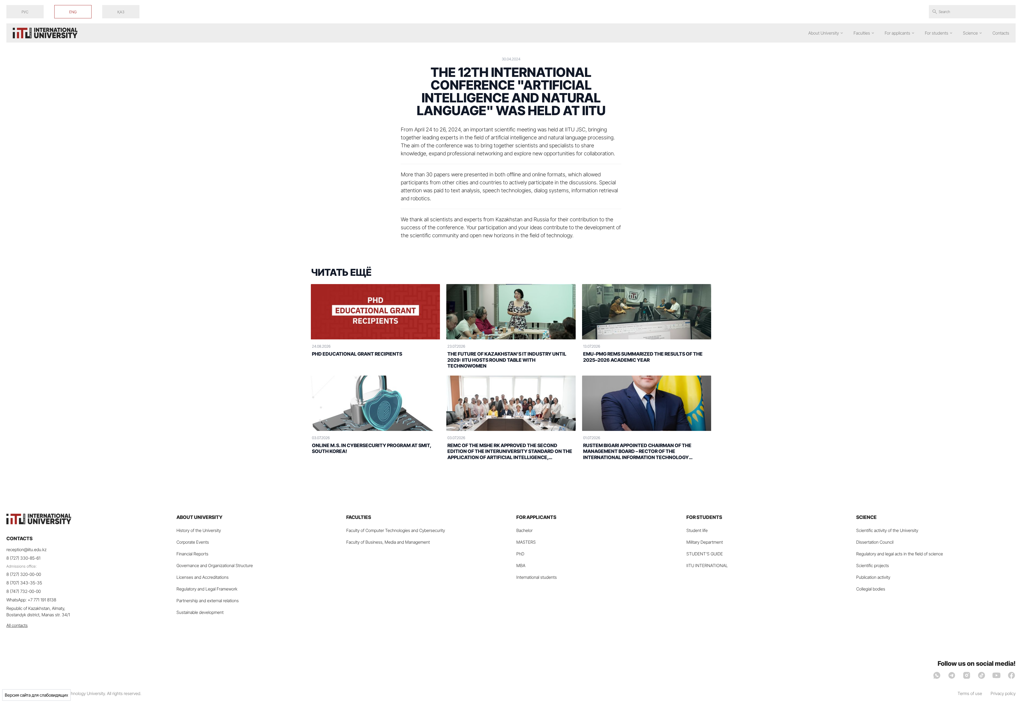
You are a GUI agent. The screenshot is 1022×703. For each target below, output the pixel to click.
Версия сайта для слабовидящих (36, 695)
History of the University (198, 530)
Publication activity (873, 577)
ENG (73, 12)
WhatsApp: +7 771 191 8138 (31, 599)
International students (536, 577)
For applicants (897, 33)
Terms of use (970, 693)
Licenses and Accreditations (202, 577)
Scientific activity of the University (887, 530)
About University (823, 33)
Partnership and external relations (207, 600)
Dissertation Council (874, 542)
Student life (697, 530)
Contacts (1000, 33)
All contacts (17, 625)
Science (970, 33)
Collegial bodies (870, 589)
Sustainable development (200, 612)
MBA (520, 565)
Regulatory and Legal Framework (206, 589)
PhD (520, 553)
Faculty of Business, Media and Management (388, 542)
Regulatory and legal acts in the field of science (899, 553)
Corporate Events (192, 542)
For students (936, 33)
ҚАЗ (120, 12)
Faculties (862, 33)
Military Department (704, 542)
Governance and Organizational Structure (214, 565)
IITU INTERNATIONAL (707, 565)
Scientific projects (872, 565)
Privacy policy (1003, 693)
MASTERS (526, 542)
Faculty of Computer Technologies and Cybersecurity (395, 530)
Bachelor (524, 530)
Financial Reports (192, 553)
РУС (25, 12)
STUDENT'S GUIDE (704, 553)
